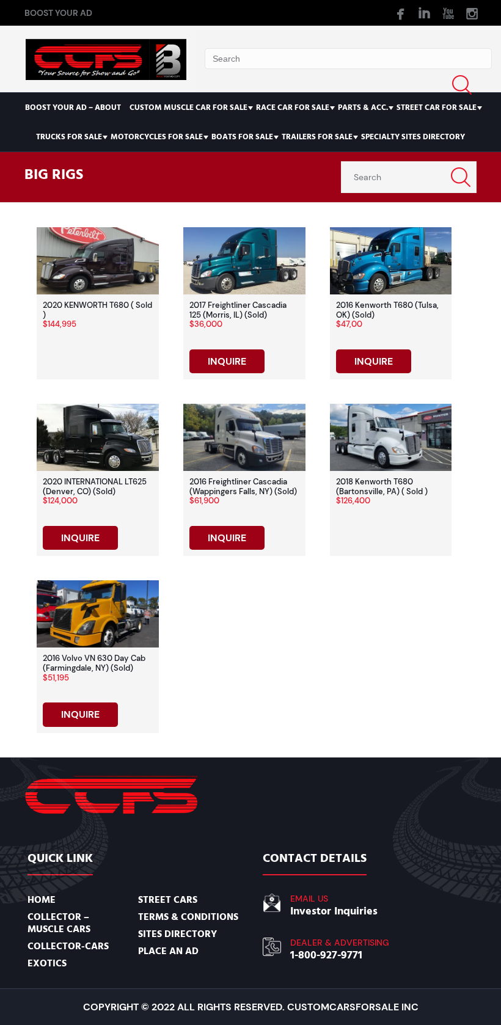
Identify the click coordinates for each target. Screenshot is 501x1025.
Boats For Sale (242, 136)
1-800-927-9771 (326, 955)
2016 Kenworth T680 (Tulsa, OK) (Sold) (387, 310)
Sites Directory (177, 934)
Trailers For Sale (317, 136)
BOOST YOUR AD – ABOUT (73, 107)
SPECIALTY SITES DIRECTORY (413, 136)
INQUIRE (227, 361)
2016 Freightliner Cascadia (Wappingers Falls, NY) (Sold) (243, 486)
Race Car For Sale (292, 107)
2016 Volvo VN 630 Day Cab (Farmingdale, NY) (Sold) (94, 663)
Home (41, 899)
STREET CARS (167, 899)
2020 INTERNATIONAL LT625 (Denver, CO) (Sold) (95, 486)
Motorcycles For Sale (157, 136)
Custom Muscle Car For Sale (188, 107)
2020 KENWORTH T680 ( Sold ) (97, 310)
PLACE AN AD (168, 951)
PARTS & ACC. (363, 107)
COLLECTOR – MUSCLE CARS (58, 923)
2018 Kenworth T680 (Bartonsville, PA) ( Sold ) (382, 486)
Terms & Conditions (188, 917)
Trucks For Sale (69, 136)
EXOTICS (47, 963)
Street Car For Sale (437, 107)
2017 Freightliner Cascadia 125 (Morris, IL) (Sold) (238, 310)
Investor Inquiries (334, 911)
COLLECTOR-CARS (68, 946)
